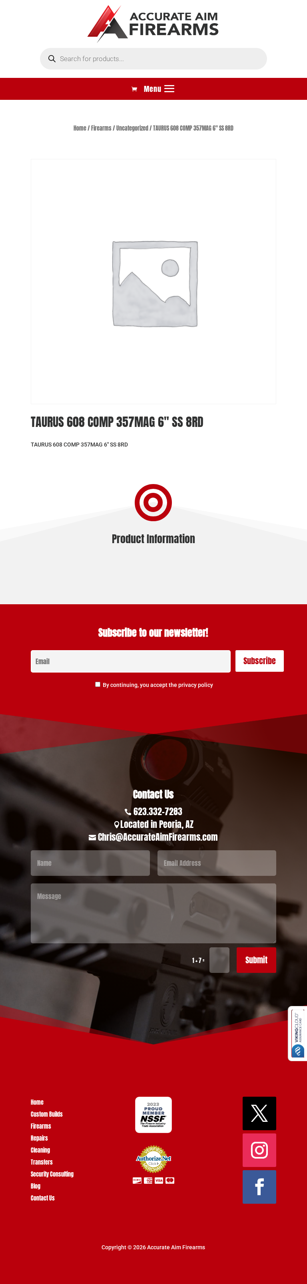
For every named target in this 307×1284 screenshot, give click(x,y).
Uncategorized (132, 128)
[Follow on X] (259, 1113)
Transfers (42, 1163)
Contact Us (43, 1199)
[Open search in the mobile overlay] (153, 58)
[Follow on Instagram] (259, 1150)
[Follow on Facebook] (259, 1187)
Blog (35, 1187)
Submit (256, 960)
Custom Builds (47, 1115)
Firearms (101, 128)
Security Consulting (52, 1175)
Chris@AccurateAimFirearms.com (158, 836)
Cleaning (40, 1151)
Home (80, 128)
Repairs (39, 1139)
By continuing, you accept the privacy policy (158, 685)
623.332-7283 (158, 811)
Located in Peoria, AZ (156, 824)
